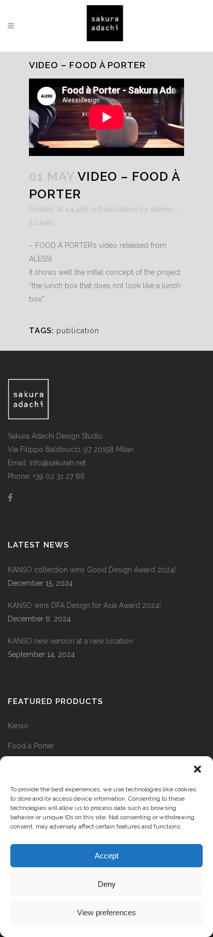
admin (161, 209)
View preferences (106, 912)
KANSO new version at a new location (70, 641)
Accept (106, 855)
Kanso (18, 726)
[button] (197, 769)
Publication (118, 209)
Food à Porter (31, 746)
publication (77, 330)
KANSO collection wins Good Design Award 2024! (92, 570)
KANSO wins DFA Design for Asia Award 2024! (84, 605)
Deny (107, 884)
